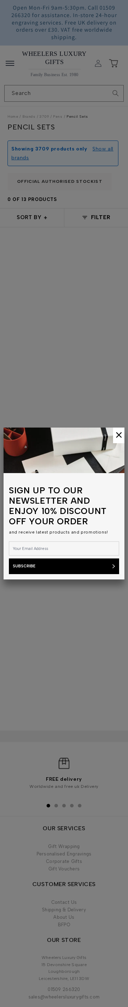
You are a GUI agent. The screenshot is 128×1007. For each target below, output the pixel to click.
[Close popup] (118, 435)
